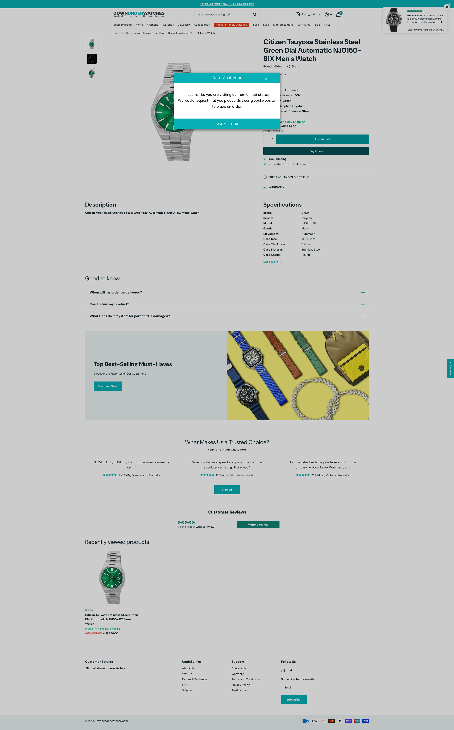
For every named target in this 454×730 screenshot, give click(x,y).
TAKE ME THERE (227, 124)
